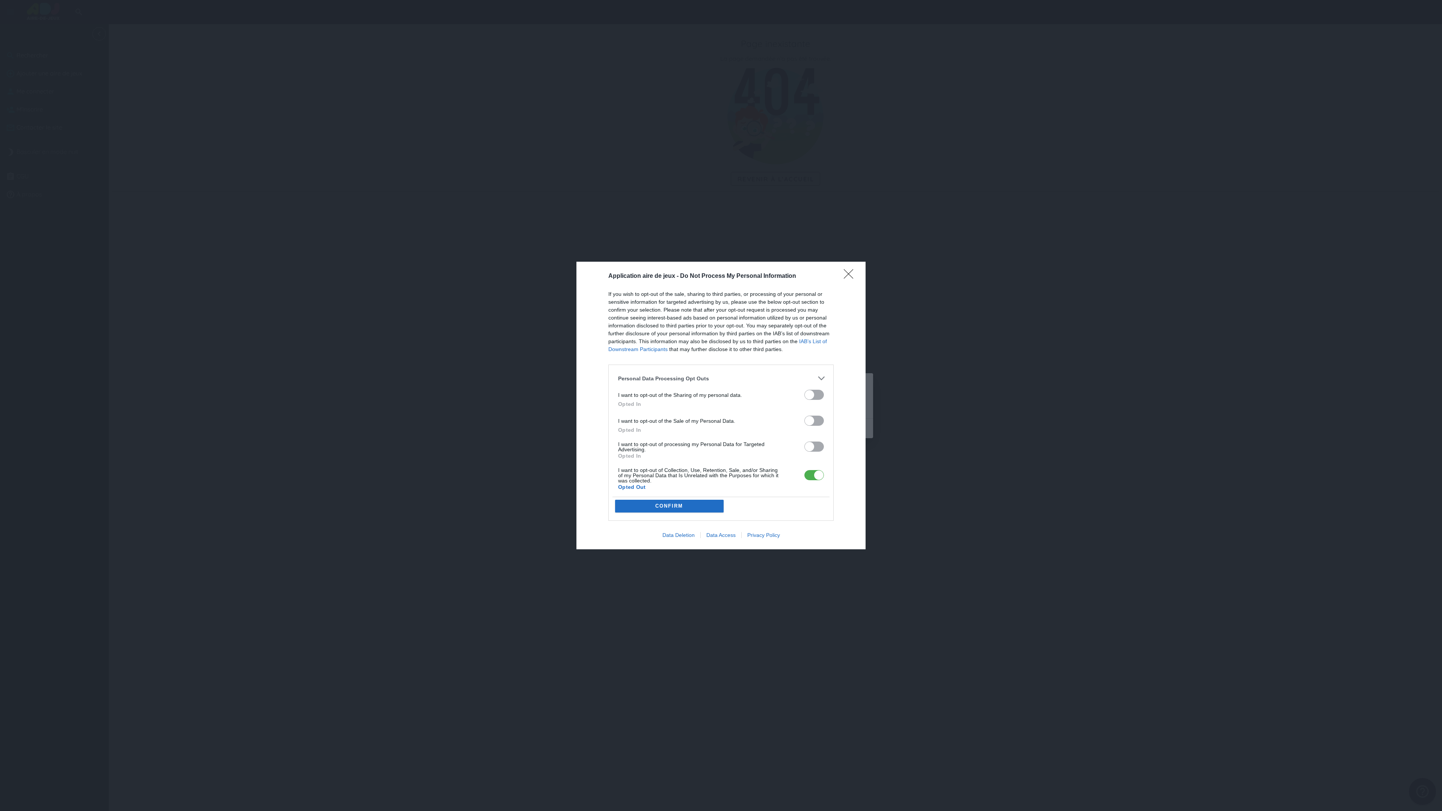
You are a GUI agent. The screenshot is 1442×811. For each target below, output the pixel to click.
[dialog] (721, 405)
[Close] (851, 276)
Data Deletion (678, 535)
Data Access (721, 535)
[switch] (814, 395)
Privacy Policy (763, 535)
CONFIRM (669, 506)
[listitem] (721, 378)
